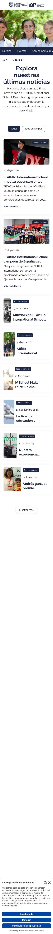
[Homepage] (5, 60)
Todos (14, 128)
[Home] (26, 5)
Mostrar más (26, 510)
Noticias (6, 51)
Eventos (21, 51)
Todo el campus (33, 128)
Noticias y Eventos (12, 60)
